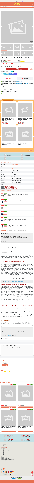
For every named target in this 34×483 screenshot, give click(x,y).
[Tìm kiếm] (1, 6)
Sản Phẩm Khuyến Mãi (11, 97)
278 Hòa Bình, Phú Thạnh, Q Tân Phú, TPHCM (10, 463)
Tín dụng (26, 83)
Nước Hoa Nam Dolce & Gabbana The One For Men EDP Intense (14, 281)
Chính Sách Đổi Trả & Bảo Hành (5, 458)
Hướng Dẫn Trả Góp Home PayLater (5, 452)
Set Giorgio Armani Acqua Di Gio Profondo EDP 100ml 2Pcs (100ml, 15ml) (24, 402)
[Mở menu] (1, 4)
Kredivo (17, 83)
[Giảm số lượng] (1, 69)
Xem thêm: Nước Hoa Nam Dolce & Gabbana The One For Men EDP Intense (15, 237)
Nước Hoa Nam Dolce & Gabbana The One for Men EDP (11, 235)
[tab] (17, 346)
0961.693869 (7, 94)
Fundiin (20, 83)
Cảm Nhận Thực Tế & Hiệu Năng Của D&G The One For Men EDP (12, 238)
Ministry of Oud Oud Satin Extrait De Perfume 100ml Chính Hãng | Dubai (8, 119)
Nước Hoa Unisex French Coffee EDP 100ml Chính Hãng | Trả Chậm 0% (25, 119)
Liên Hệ (1, 446)
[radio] (20, 61)
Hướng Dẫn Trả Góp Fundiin (4, 454)
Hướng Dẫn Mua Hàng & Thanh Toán (6, 449)
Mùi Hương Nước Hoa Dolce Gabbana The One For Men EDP (12, 236)
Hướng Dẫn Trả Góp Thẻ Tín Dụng (5, 450)
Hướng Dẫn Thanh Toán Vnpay (5, 453)
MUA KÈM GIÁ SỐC (8, 100)
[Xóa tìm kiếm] (32, 6)
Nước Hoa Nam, (6, 97)
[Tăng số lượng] (4, 69)
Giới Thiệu (2, 445)
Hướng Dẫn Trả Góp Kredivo (4, 451)
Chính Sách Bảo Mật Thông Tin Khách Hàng (7, 459)
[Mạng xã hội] (32, 475)
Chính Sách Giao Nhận (3, 457)
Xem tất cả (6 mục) (4, 241)
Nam (20, 60)
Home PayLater (18, 81)
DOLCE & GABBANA (8, 60)
